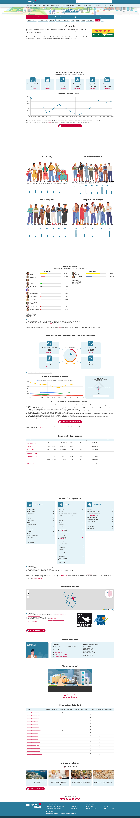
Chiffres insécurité (42, 20)
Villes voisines (90, 20)
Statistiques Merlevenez (33, 748)
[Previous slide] (50, 680)
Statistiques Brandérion (33, 751)
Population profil (32, 20)
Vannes (62, 538)
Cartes (105, 5)
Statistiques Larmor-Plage (34, 730)
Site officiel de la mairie (61, 656)
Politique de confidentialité (69, 816)
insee (59, 327)
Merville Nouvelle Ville (32, 460)
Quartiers (52, 20)
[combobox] (94, 1)
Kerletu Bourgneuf (32, 453)
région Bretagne (62, 29)
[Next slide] (90, 680)
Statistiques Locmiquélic (33, 715)
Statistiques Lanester (33, 712)
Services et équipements (62, 20)
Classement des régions (54, 808)
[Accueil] (32, 1)
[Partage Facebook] (61, 799)
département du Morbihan (48, 29)
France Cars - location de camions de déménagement (61, 813)
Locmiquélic (55, 620)
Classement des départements (56, 806)
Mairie (77, 20)
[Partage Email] (78, 799)
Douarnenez (92, 515)
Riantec (35, 621)
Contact (106, 806)
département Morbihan (34, 616)
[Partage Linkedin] (67, 799)
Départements (88, 5)
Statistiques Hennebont (33, 742)
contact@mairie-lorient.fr (62, 654)
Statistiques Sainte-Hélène (34, 754)
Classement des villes (53, 804)
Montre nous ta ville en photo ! (71, 695)
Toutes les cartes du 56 (37, 631)
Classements (31, 5)
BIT (51, 324)
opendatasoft (64, 575)
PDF (102, 20)
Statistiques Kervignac (33, 745)
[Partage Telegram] (70, 799)
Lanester (50, 620)
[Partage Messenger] (76, 799)
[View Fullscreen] (28, 597)
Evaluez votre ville (44, 5)
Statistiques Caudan (32, 736)
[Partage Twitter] (64, 799)
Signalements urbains (68, 5)
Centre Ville (30, 446)
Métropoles (98, 5)
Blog (111, 5)
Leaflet (105, 609)
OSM (112, 609)
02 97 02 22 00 (58, 652)
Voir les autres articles (36, 789)
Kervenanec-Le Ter (32, 456)
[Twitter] (109, 808)
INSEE (49, 122)
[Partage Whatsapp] (73, 799)
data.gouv (40, 427)
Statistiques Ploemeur (33, 727)
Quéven (30, 621)
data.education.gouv (37, 578)
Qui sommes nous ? (81, 816)
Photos (83, 20)
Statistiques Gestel (32, 739)
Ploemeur (62, 530)
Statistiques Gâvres (32, 733)
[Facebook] (105, 808)
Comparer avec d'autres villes (71, 126)
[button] (73, 598)
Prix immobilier (55, 5)
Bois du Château (31, 443)
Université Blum (31, 463)
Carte (72, 20)
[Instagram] (113, 808)
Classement (33, 88)
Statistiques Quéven (32, 721)
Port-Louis (61, 620)
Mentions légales (58, 816)
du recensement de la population (84, 324)
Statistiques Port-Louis (33, 718)
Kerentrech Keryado (32, 450)
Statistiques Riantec (32, 724)
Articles (97, 20)
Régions (79, 5)
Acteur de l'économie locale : (70, 767)
